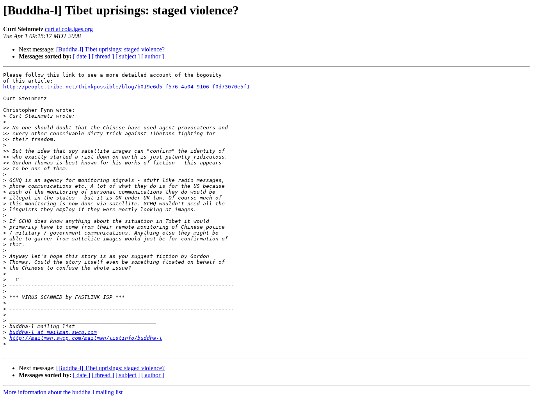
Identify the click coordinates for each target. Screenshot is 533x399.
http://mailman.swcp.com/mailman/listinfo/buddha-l (85, 338)
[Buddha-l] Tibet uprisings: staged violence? (110, 49)
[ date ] (81, 56)
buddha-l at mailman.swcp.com (53, 332)
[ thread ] (103, 56)
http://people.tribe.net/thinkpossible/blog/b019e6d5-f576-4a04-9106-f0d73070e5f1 (126, 87)
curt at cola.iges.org (69, 29)
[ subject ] (127, 56)
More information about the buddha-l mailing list (63, 392)
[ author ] (152, 56)
